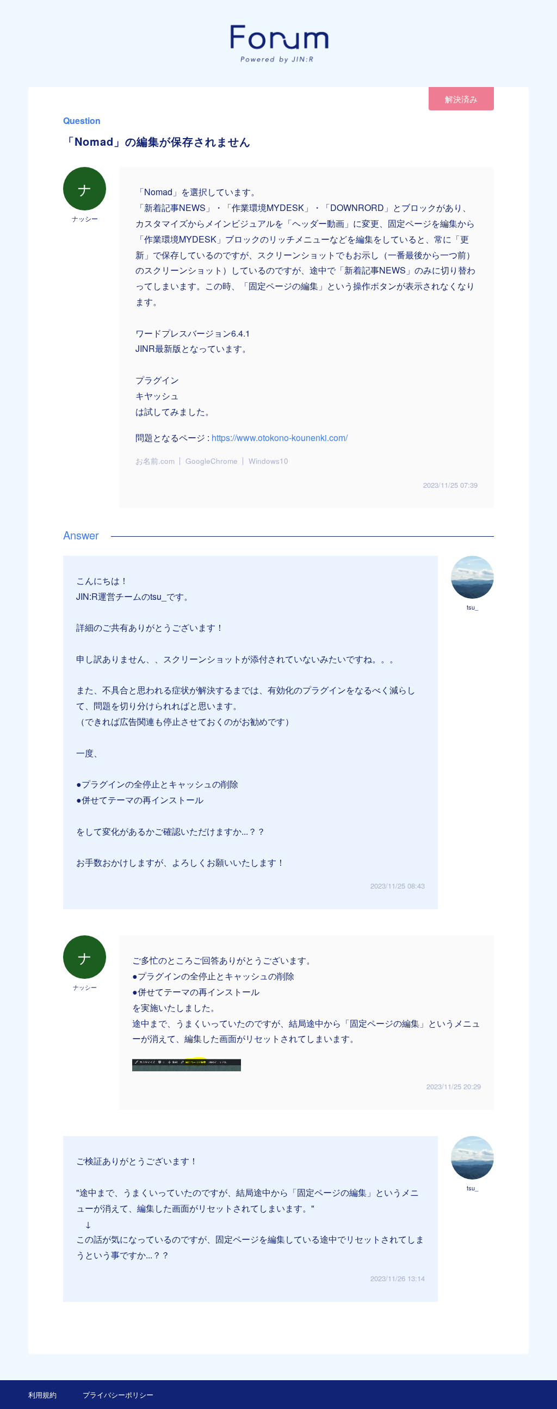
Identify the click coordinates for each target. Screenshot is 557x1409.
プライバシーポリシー (118, 1394)
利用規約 (42, 1394)
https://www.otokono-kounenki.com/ (280, 437)
